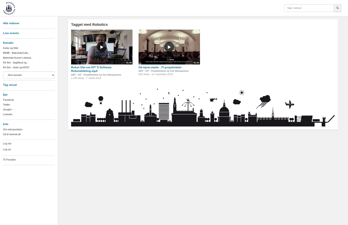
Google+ (7, 109)
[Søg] (337, 8)
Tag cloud (10, 84)
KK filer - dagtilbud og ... (16, 62)
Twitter (6, 104)
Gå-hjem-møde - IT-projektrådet (160, 67)
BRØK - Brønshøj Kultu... (16, 53)
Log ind (7, 143)
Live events (11, 33)
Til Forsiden (9, 159)
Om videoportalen (13, 129)
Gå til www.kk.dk (12, 134)
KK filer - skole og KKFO (16, 67)
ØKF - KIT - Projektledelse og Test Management (96, 75)
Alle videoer (11, 23)
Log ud (7, 149)
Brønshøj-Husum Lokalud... (18, 57)
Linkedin (7, 114)
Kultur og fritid (10, 48)
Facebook (8, 100)
